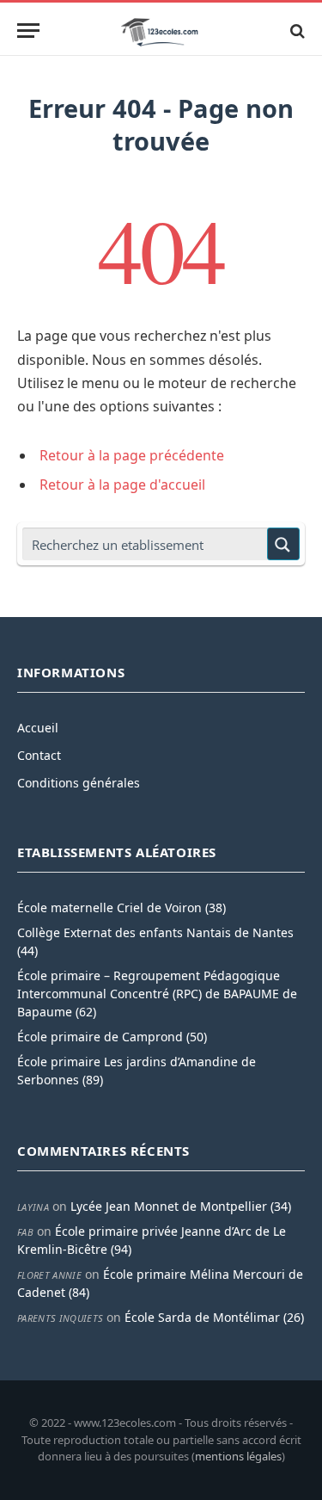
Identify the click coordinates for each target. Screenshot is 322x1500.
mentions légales (238, 1456)
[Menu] (28, 30)
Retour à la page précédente (131, 455)
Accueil (37, 727)
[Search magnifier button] (283, 544)
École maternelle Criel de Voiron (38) (121, 907)
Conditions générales (78, 783)
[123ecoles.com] (161, 31)
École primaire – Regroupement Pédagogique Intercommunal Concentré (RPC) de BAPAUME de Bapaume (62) (157, 993)
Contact (39, 755)
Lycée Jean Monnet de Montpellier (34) (180, 1206)
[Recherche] (296, 30)
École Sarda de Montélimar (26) (214, 1317)
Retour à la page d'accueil (122, 484)
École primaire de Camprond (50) (112, 1036)
